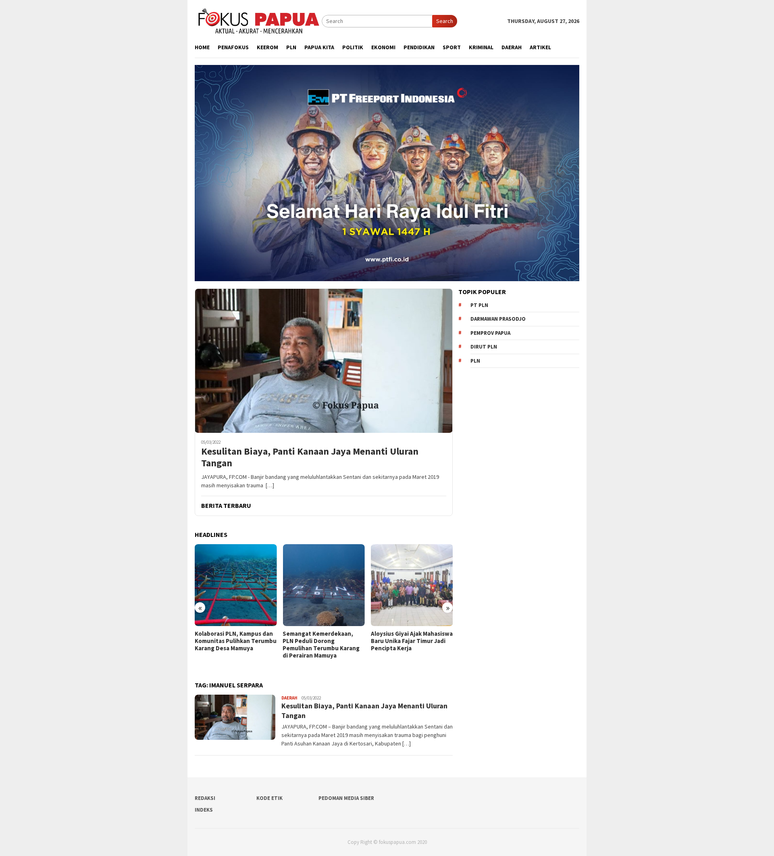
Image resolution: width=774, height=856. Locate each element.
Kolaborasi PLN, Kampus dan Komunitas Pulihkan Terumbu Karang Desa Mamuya (236, 641)
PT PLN (479, 305)
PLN (475, 360)
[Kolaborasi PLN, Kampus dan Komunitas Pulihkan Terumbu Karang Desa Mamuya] (236, 585)
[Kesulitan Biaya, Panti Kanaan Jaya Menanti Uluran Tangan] (324, 360)
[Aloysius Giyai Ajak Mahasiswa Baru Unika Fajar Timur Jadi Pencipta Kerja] (412, 585)
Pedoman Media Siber (346, 798)
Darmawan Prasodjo (498, 318)
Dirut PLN (483, 346)
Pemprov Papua (490, 333)
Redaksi (205, 798)
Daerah (289, 698)
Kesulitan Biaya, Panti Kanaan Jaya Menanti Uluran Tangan (309, 457)
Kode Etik (269, 798)
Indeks (204, 809)
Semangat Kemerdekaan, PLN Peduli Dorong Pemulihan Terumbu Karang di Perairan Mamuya (321, 644)
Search (444, 21)
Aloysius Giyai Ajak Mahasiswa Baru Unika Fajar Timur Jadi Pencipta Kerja (412, 641)
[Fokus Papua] (258, 20)
